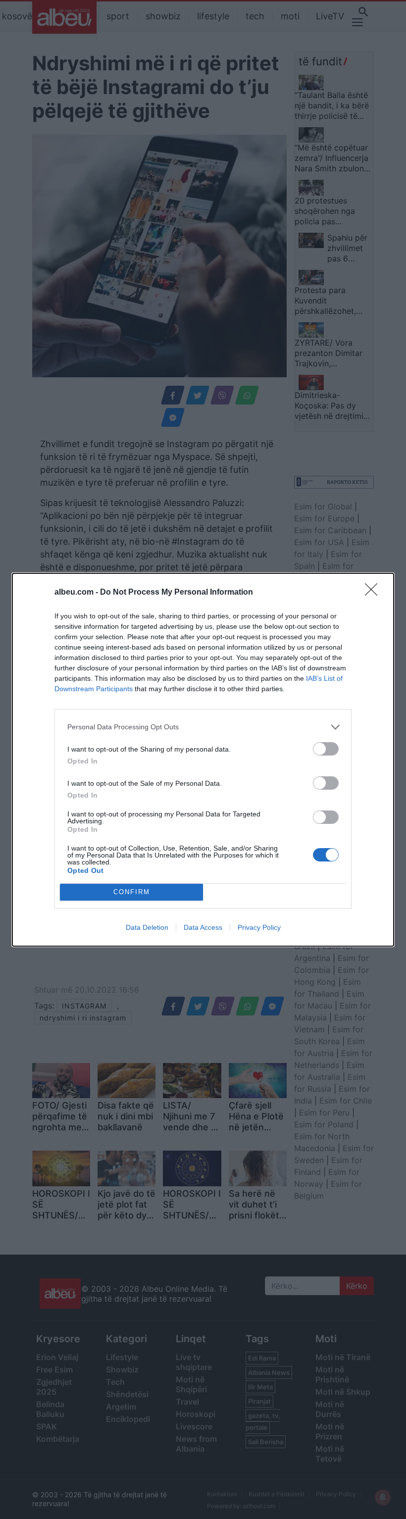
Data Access (203, 927)
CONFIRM (131, 892)
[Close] (374, 592)
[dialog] (203, 759)
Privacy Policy (259, 927)
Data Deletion (147, 927)
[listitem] (203, 727)
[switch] (326, 749)
